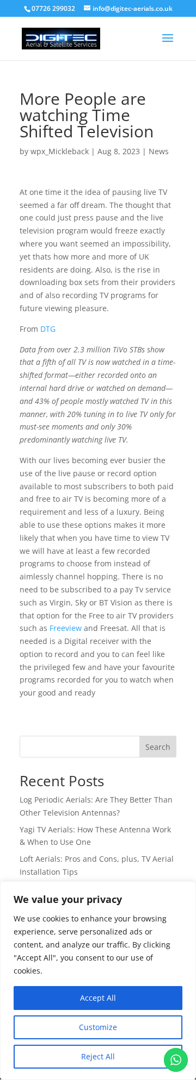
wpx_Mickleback (59, 151)
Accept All (98, 998)
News (159, 151)
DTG (48, 329)
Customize (98, 1027)
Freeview (66, 628)
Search (157, 747)
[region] (98, 980)
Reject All (98, 1056)
